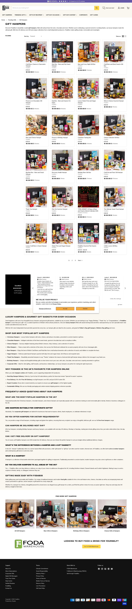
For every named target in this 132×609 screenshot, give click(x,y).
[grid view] (123, 36)
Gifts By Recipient (36, 15)
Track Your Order (10, 578)
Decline (85, 308)
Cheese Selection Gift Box (111, 137)
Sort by (26, 36)
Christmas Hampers (13, 337)
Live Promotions (40, 586)
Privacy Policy (40, 576)
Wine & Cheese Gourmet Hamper (114, 101)
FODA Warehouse (72, 568)
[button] (36, 72)
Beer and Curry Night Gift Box (86, 64)
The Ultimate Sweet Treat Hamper (114, 209)
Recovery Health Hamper (59, 172)
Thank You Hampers (13, 357)
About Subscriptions (11, 571)
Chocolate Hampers (13, 340)
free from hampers (104, 420)
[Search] (96, 8)
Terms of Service (41, 578)
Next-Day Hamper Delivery (15, 376)
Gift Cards (94, 15)
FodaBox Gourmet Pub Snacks (87, 246)
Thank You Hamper (31, 209)
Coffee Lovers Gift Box (110, 246)
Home (3, 20)
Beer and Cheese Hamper (33, 137)
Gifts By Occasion (53, 15)
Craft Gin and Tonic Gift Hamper (113, 172)
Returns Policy (40, 583)
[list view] (125, 36)
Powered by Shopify (10, 601)
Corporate (83, 15)
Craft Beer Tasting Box (84, 137)
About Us (8, 568)
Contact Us (8, 588)
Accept (65, 308)
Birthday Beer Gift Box (84, 172)
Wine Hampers (11, 347)
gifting (106, 328)
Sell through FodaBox (73, 573)
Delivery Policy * (40, 573)
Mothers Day (100, 328)
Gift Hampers (7, 15)
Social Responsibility (42, 571)
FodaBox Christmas (82, 212)
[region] (79, 288)
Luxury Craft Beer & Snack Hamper (36, 246)
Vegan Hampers (12, 354)
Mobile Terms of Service (43, 581)
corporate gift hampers (22, 411)
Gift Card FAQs (40, 588)
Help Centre (8, 581)
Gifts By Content (69, 15)
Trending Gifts (20, 15)
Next (79, 260)
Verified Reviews (10, 583)
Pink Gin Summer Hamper (59, 209)
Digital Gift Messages (11, 576)
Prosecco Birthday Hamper (60, 137)
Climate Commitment (42, 568)
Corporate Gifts (9, 573)
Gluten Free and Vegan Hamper (61, 246)
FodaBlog (8, 586)
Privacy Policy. (57, 304)
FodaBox (28, 67)
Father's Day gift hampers (88, 328)
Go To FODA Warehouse (91, 546)
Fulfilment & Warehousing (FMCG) (76, 571)
